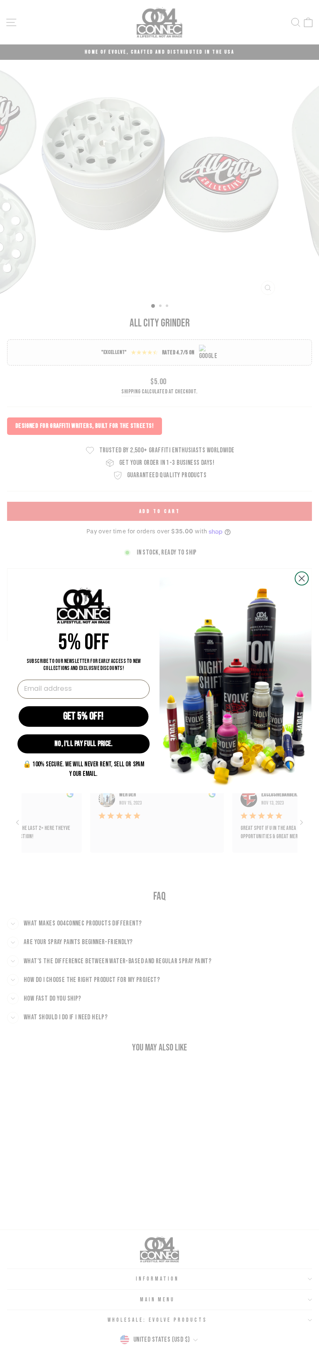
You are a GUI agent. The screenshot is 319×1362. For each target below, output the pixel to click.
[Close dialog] (301, 578)
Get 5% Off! (83, 716)
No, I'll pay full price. (83, 743)
